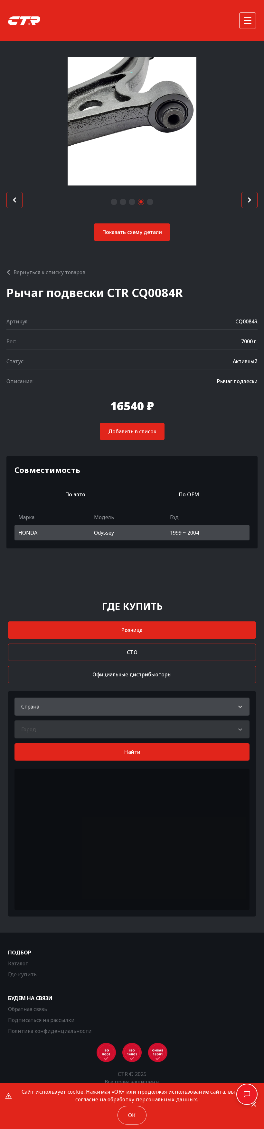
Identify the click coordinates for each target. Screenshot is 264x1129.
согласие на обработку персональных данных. (136, 1099)
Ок (132, 1115)
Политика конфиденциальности (50, 1030)
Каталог (18, 963)
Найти (132, 751)
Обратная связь (27, 1009)
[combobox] (22, 706)
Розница (132, 630)
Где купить (22, 974)
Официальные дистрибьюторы (132, 674)
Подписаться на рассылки (41, 1020)
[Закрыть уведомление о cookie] (254, 1104)
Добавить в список (132, 431)
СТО (132, 652)
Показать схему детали (132, 232)
